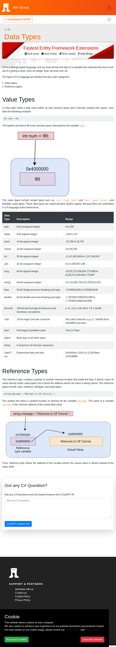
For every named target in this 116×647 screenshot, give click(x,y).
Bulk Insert (33, 53)
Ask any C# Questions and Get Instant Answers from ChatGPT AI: (39, 494)
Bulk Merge (86, 53)
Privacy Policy (22, 600)
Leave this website (92, 639)
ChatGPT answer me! (18, 524)
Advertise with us (24, 589)
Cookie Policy (22, 596)
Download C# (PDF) (19, 19)
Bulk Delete (51, 53)
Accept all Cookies (16, 639)
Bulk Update (69, 53)
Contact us (21, 593)
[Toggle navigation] (109, 8)
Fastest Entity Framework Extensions (61, 47)
